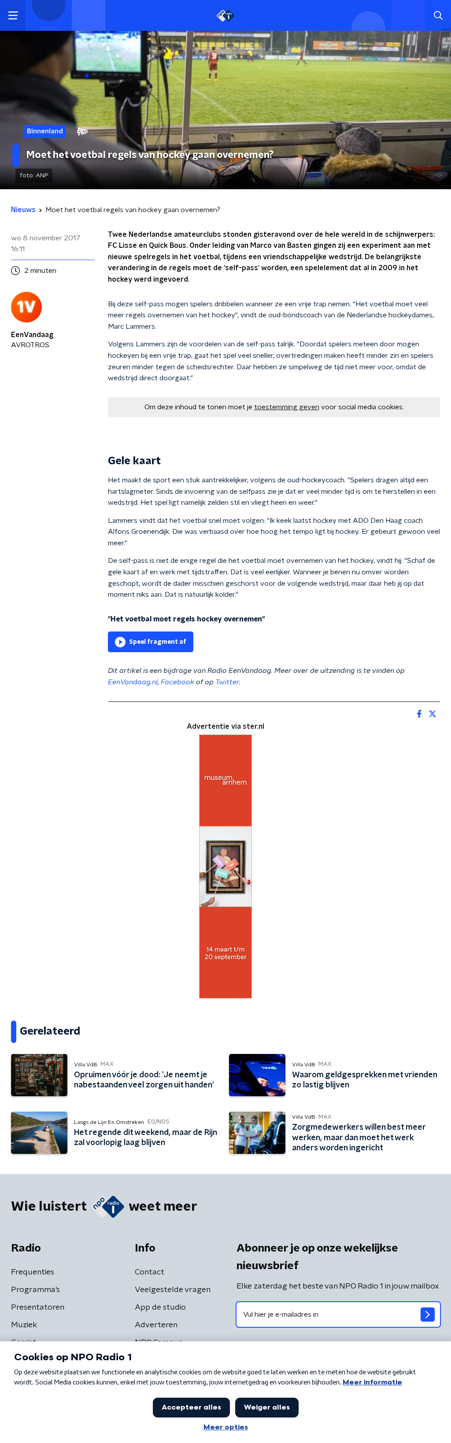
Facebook (177, 682)
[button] (13, 15)
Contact (149, 1272)
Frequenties (32, 1272)
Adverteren (156, 1325)
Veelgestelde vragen (173, 1290)
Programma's (35, 1290)
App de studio (160, 1307)
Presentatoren (37, 1307)
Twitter (227, 682)
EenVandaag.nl (133, 682)
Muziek (24, 1325)
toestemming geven (286, 407)
